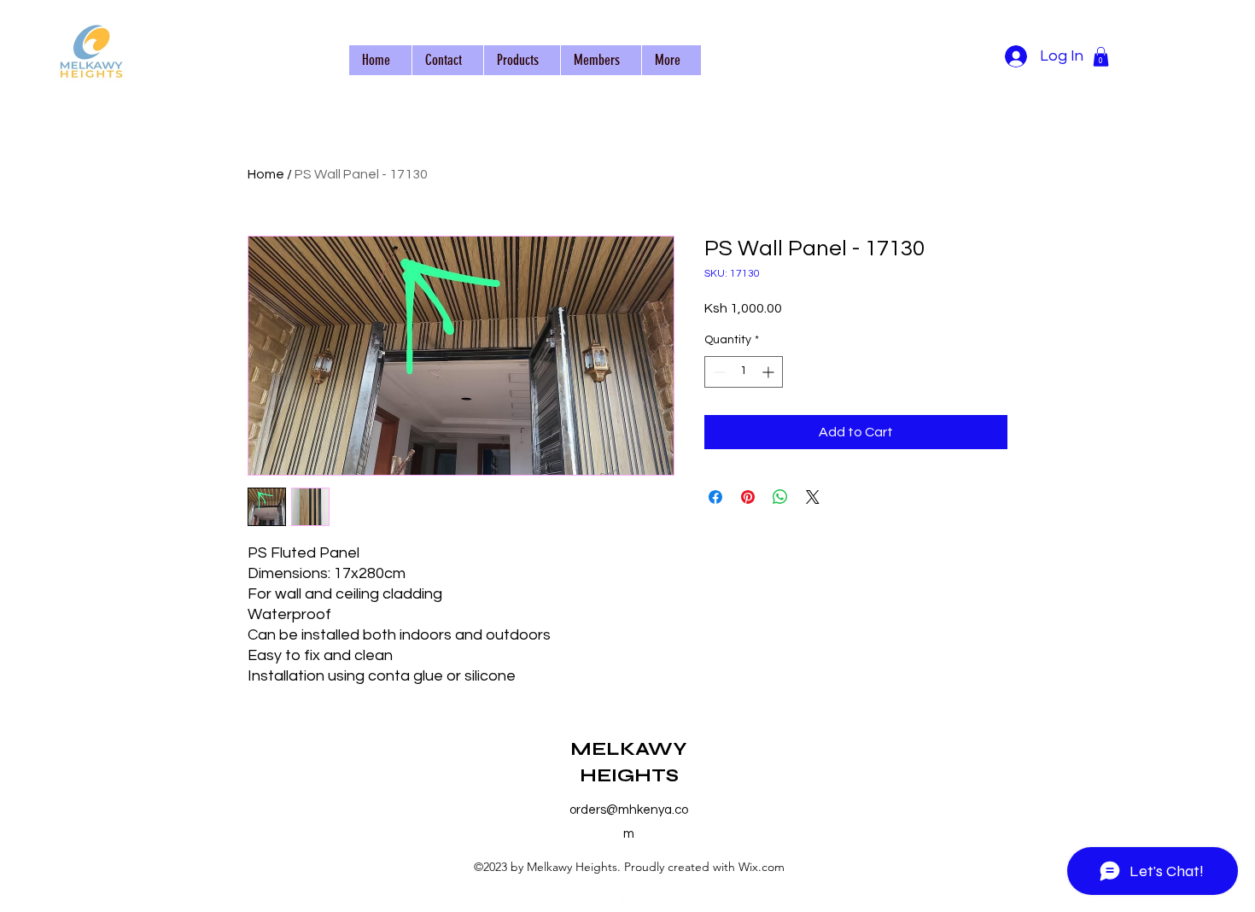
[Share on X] (813, 497)
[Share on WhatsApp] (780, 497)
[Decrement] (717, 372)
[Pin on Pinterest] (748, 497)
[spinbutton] (743, 372)
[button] (1101, 57)
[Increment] (769, 372)
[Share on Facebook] (715, 497)
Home (266, 174)
